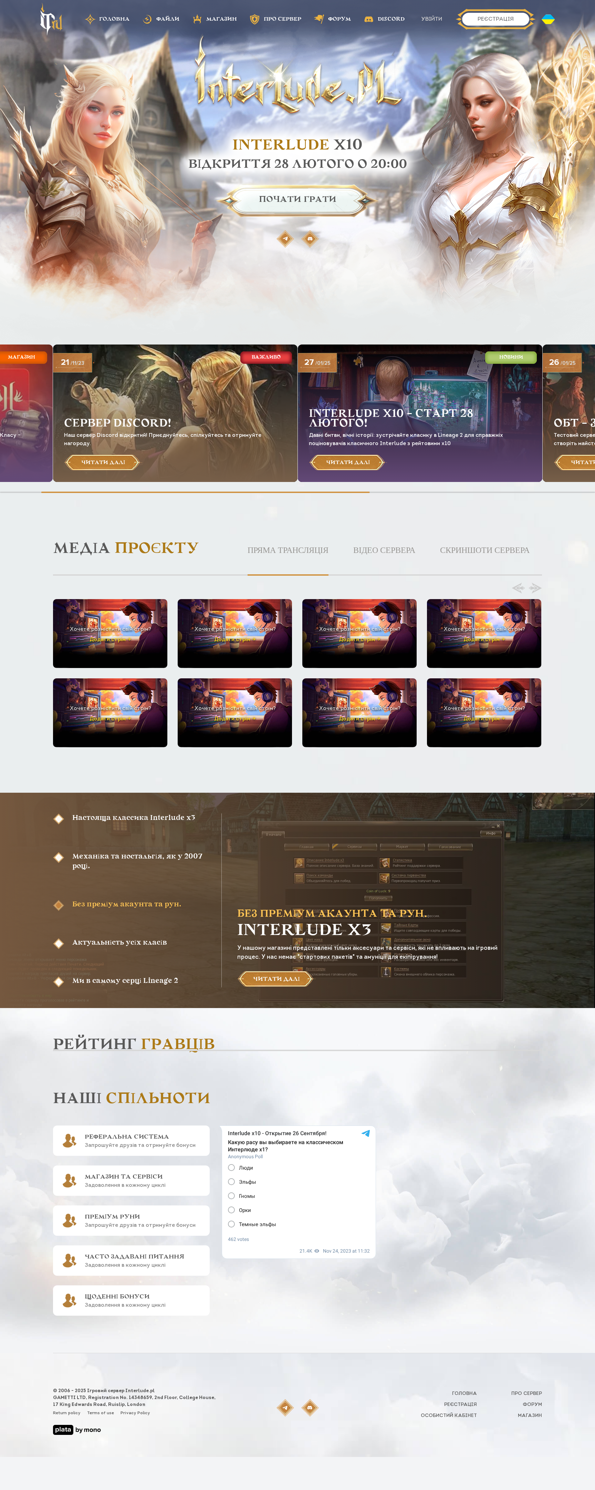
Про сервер (526, 1393)
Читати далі (276, 979)
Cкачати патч (275, 775)
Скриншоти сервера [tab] (485, 550)
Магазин (530, 1415)
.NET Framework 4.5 (399, 784)
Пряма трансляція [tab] (288, 550)
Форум (532, 1404)
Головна (464, 1393)
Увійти (431, 19)
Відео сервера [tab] (384, 550)
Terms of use (101, 1413)
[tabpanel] (297, 665)
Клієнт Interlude (188, 775)
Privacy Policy (135, 1413)
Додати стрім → (110, 640)
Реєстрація (460, 1404)
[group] (175, 413)
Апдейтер (101, 775)
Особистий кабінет (449, 1415)
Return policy (67, 1413)
